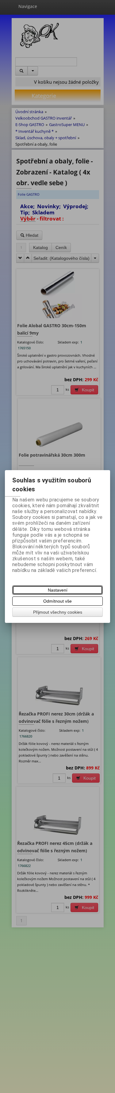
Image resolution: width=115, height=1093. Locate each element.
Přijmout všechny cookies (57, 612)
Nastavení (57, 590)
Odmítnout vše (57, 601)
